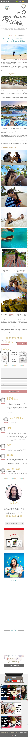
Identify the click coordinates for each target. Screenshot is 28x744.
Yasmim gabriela (16, 418)
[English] (20, 1)
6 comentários (22, 343)
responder (5, 422)
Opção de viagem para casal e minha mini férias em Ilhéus (14, 40)
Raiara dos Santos (14, 469)
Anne (9, 427)
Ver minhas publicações (4, 344)
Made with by (11, 735)
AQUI (23, 271)
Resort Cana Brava (22, 59)
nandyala (10, 454)
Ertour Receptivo (11, 314)
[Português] (17, 1)
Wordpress (14, 733)
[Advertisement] (14, 607)
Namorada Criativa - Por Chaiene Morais (9, 732)
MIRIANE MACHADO (13, 398)
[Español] (23, 1)
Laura (9, 444)
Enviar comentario (14, 391)
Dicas (11, 35)
